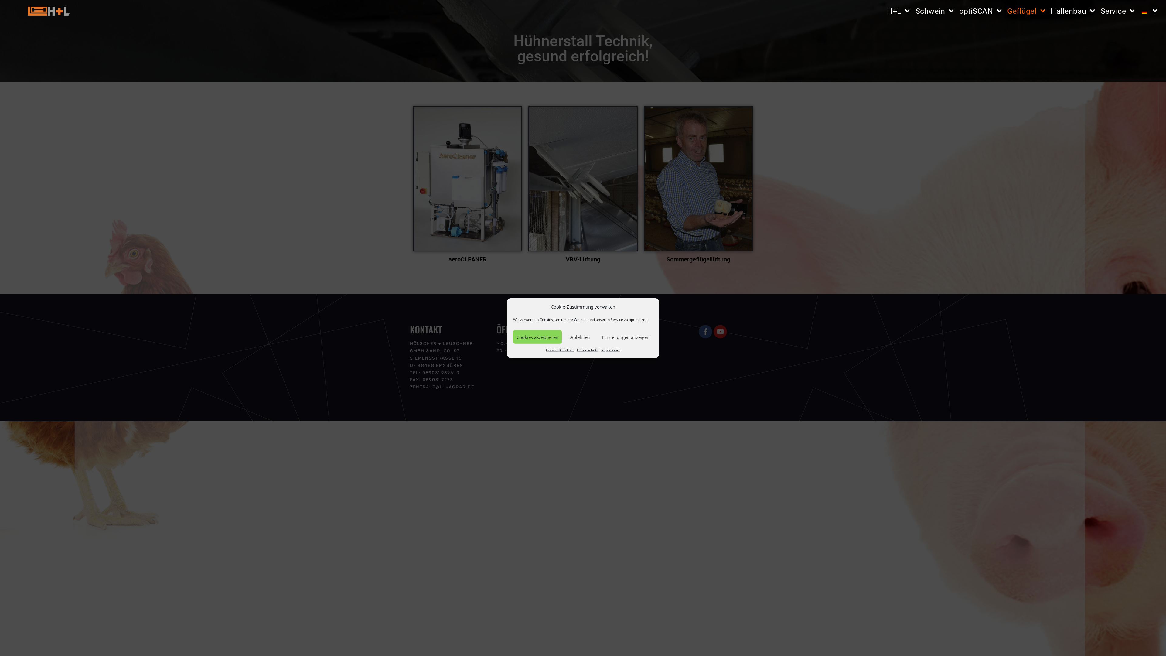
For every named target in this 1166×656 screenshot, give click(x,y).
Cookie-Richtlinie (560, 350)
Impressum (610, 350)
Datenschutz (587, 350)
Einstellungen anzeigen (625, 337)
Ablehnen (580, 337)
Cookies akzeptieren (537, 337)
